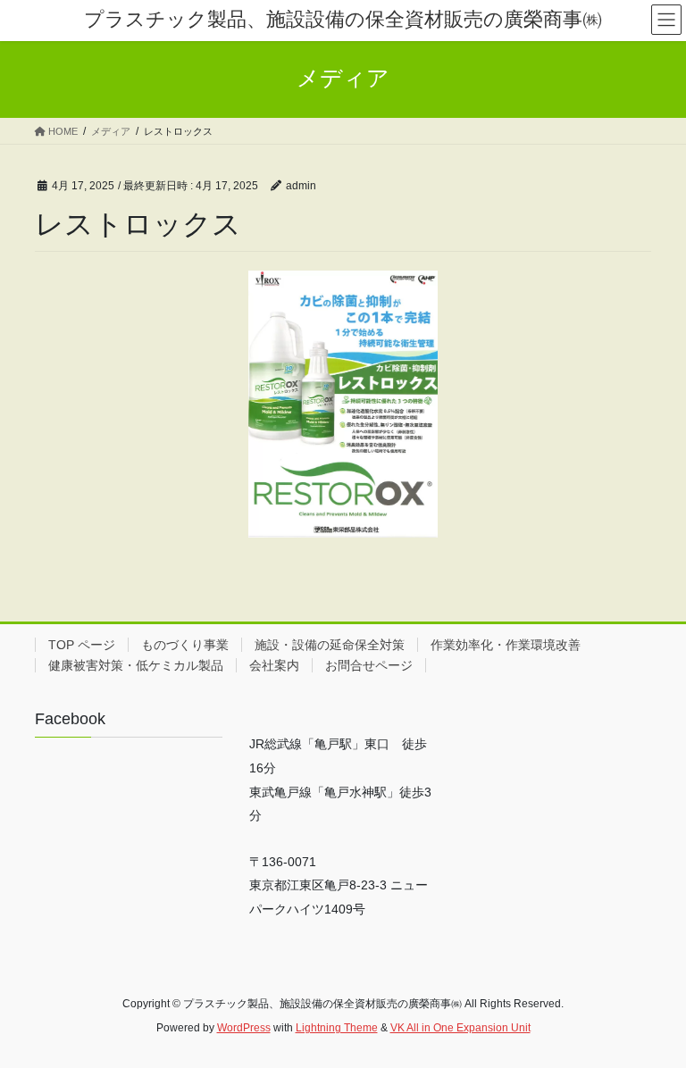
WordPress (244, 1028)
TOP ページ (81, 645)
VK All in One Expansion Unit (460, 1028)
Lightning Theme (337, 1028)
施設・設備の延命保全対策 (330, 645)
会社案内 (274, 665)
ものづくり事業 (185, 645)
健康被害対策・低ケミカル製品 (135, 665)
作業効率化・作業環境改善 (506, 645)
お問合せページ (369, 665)
